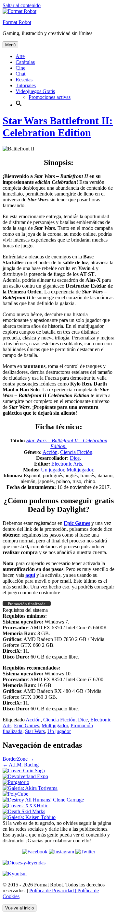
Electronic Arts (66, 464)
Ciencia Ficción (76, 452)
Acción (50, 452)
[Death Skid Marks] (24, 811)
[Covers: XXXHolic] (25, 805)
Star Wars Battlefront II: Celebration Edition (58, 126)
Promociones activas (50, 97)
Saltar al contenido (22, 5)
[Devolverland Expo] (25, 776)
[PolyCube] (15, 794)
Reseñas (24, 79)
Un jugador (52, 469)
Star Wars (35, 731)
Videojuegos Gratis (35, 91)
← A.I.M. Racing (21, 764)
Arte (20, 56)
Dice (75, 458)
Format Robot (17, 22)
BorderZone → (18, 759)
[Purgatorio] (16, 782)
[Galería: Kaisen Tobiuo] (29, 817)
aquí (30, 575)
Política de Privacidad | (52, 890)
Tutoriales (26, 85)
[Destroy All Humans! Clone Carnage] (43, 799)
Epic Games (26, 725)
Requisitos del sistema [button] (25, 610)
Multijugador (80, 469)
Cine (20, 68)
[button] (19, 105)
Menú (10, 44)
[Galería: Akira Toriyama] (30, 788)
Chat (20, 74)
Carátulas (25, 62)
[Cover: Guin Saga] (24, 770)
